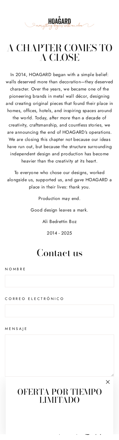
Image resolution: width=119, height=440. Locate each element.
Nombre (15, 269)
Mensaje (16, 328)
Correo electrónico (34, 298)
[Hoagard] (59, 23)
